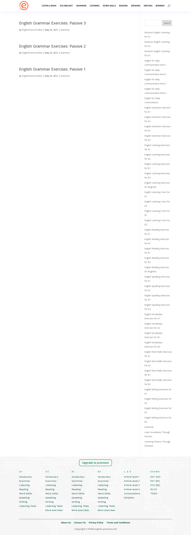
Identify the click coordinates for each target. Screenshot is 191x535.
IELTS (153, 489)
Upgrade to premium (95, 462)
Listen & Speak (49, 5)
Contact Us (80, 522)
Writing (148, 5)
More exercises (54, 510)
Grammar (81, 5)
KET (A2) (155, 476)
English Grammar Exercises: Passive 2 (52, 46)
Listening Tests (27, 506)
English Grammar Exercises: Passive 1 (52, 69)
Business (160, 5)
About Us (66, 522)
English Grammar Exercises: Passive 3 (52, 23)
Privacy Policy (96, 522)
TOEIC (153, 493)
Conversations (132, 493)
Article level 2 (132, 481)
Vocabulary (66, 5)
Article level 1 (131, 476)
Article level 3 (132, 485)
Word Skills (109, 5)
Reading (123, 5)
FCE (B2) (155, 485)
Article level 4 (132, 489)
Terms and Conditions (118, 522)
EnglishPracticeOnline (32, 29)
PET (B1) (155, 481)
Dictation (129, 497)
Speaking (135, 5)
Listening (95, 5)
